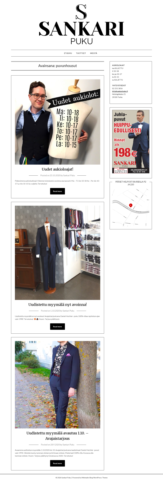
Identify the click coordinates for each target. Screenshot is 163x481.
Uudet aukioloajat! (57, 169)
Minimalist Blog (87, 478)
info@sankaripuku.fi (120, 91)
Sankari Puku (69, 175)
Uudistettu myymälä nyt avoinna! (57, 304)
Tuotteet (81, 53)
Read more (57, 191)
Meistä (93, 53)
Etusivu (68, 53)
